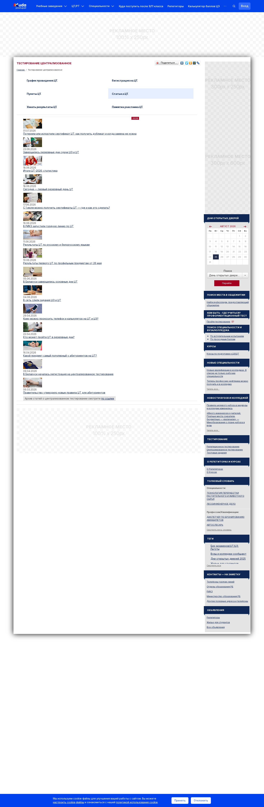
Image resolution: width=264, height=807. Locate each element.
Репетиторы (176, 6)
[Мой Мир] (194, 62)
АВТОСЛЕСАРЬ (215, 525)
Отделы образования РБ (220, 586)
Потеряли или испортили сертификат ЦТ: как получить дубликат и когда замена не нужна (79, 133)
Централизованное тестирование (225, 449)
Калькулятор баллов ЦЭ (204, 6)
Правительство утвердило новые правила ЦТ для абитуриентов (64, 392)
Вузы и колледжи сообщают (228, 553)
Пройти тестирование (218, 321)
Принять (180, 800)
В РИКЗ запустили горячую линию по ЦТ (48, 226)
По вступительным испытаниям (227, 336)
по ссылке (107, 398)
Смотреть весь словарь (219, 530)
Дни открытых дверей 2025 (228, 558)
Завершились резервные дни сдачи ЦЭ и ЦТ (51, 152)
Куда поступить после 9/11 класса (141, 6)
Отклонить (201, 800)
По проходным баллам (222, 339)
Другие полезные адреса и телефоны (227, 601)
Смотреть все (214, 565)
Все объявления (216, 627)
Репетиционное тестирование (223, 446)
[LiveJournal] (198, 62)
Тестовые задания (217, 452)
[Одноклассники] (191, 62)
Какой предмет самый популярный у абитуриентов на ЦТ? (60, 355)
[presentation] (44, 80)
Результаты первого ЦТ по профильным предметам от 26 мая (62, 263)
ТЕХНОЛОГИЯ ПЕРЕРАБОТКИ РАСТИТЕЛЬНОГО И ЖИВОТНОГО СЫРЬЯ (225, 496)
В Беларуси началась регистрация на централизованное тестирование (68, 374)
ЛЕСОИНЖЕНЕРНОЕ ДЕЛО (221, 504)
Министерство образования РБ (223, 596)
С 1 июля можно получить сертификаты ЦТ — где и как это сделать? (66, 207)
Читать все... (213, 389)
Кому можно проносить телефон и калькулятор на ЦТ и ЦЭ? (60, 318)
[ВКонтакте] (182, 62)
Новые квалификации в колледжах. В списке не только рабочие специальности (227, 373)
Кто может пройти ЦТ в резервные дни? (49, 337)
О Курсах (212, 472)
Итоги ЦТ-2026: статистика (40, 170)
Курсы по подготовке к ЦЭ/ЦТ (223, 353)
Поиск (228, 270)
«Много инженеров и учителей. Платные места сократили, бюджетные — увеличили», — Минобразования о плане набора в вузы (226, 419)
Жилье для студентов (224, 563)
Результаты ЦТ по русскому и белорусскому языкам (56, 244)
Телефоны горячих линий (220, 581)
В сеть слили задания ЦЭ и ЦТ (42, 300)
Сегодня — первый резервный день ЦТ (48, 189)
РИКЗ (210, 591)
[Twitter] (187, 62)
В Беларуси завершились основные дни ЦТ (50, 281)
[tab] (65, 80)
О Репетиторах (215, 469)
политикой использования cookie (137, 802)
